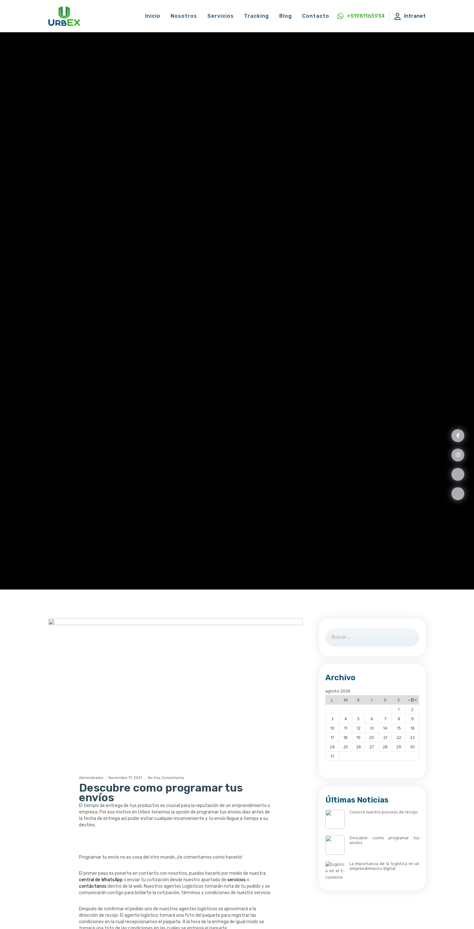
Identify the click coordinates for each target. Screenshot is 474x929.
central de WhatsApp (101, 880)
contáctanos (92, 886)
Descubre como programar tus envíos (384, 840)
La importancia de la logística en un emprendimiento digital (384, 866)
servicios (236, 880)
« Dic (412, 699)
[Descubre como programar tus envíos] (335, 845)
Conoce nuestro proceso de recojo (384, 812)
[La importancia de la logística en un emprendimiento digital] (335, 871)
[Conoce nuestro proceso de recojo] (335, 819)
